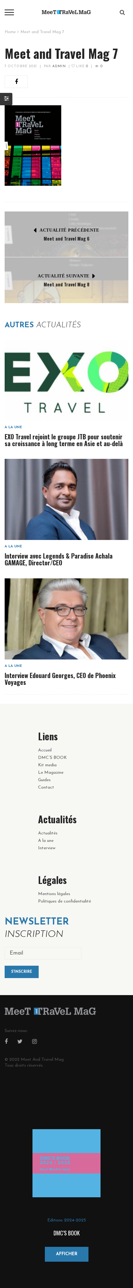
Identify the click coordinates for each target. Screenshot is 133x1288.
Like (81, 66)
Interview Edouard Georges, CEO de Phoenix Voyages (60, 679)
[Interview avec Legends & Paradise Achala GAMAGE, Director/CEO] (66, 499)
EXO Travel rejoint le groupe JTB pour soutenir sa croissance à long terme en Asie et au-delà (64, 440)
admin (59, 66)
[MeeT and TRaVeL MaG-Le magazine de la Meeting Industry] (66, 12)
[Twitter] (20, 1042)
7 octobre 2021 (21, 66)
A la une (13, 427)
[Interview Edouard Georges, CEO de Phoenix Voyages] (66, 618)
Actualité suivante (63, 276)
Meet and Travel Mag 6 (66, 238)
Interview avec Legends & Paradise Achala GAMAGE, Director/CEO (59, 559)
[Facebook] (6, 1042)
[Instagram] (34, 1042)
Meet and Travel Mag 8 (66, 284)
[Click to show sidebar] (6, 99)
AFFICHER (66, 1254)
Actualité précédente (69, 230)
